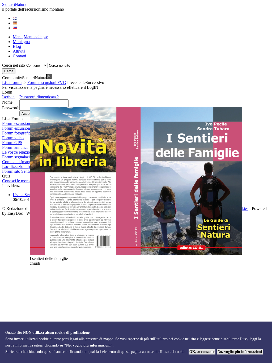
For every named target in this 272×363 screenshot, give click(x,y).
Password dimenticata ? (39, 97)
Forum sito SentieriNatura (23, 171)
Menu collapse (36, 37)
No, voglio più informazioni (240, 352)
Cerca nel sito (13, 65)
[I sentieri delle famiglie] (136, 253)
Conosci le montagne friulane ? (28, 181)
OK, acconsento (202, 352)
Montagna (21, 41)
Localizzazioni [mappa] (21, 166)
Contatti (19, 56)
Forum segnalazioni (18, 157)
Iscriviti (8, 97)
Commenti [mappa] (18, 161)
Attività (19, 51)
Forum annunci (15, 147)
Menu (18, 37)
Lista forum (12, 82)
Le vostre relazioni (17, 152)
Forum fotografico (17, 133)
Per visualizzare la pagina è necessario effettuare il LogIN (50, 87)
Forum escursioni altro (21, 128)
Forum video (13, 138)
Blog (17, 46)
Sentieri (14, 4)
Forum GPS (12, 142)
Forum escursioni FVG (46, 82)
